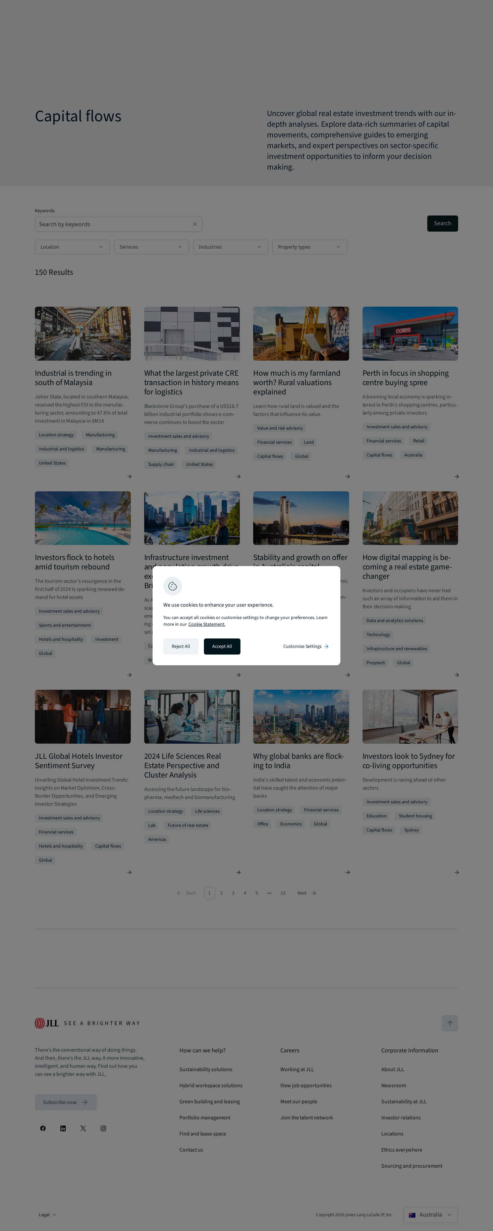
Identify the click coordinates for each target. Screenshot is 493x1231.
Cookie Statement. (206, 624)
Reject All (181, 646)
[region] (246, 615)
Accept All (222, 646)
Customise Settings (306, 646)
